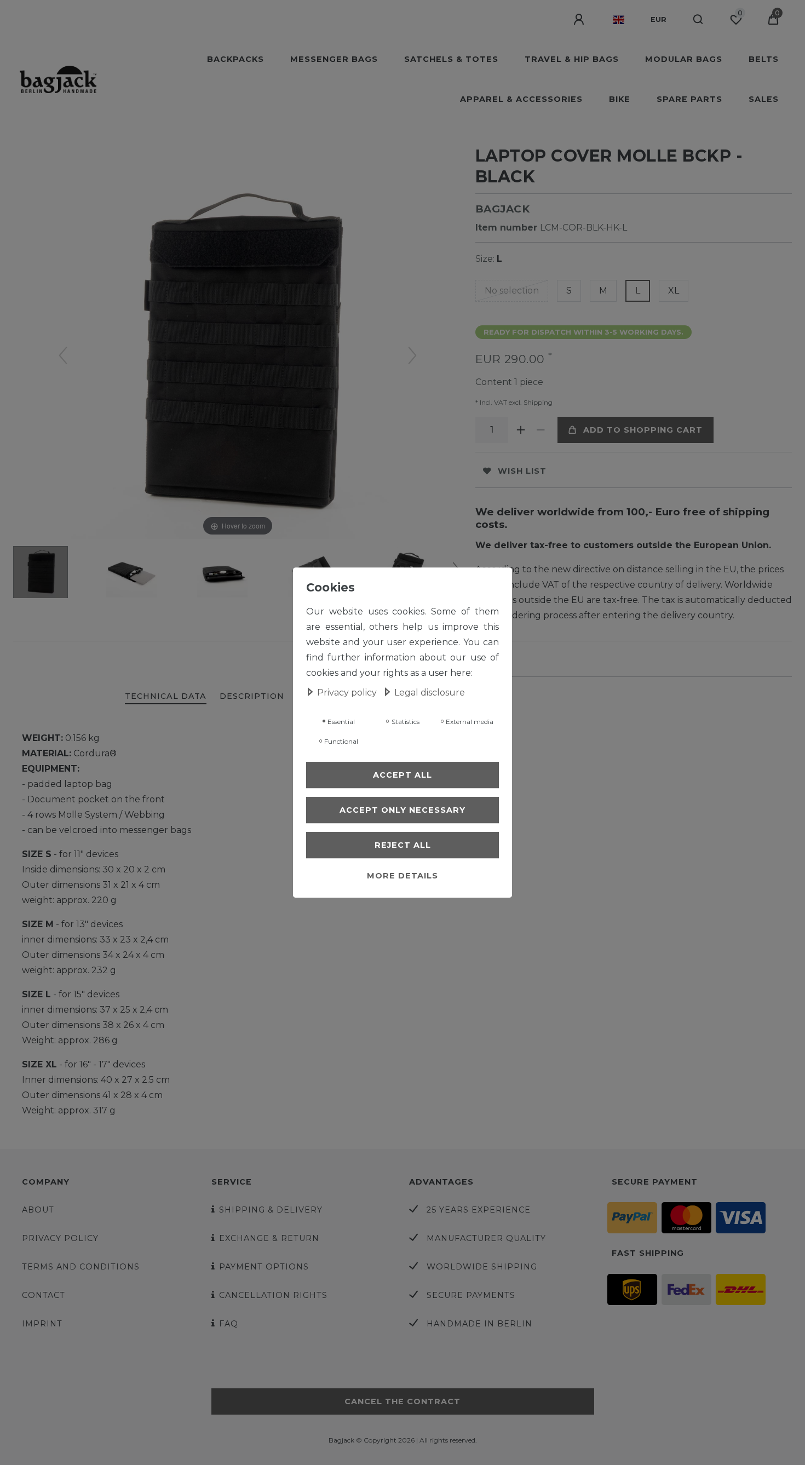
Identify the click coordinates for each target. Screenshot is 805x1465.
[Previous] (63, 355)
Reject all (403, 845)
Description (252, 696)
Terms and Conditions (81, 1267)
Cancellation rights (273, 1295)
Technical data (165, 696)
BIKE (619, 99)
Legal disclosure (429, 692)
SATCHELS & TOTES (451, 59)
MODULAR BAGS (683, 59)
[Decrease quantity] (541, 430)
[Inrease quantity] (521, 430)
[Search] (698, 19)
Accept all (402, 775)
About (38, 1210)
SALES (764, 99)
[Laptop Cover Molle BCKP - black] (40, 573)
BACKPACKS (235, 59)
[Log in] (580, 20)
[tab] (165, 696)
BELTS (764, 59)
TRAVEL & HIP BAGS (572, 59)
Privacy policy (60, 1238)
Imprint (42, 1324)
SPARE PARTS (689, 99)
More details (402, 876)
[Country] (618, 19)
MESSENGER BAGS (334, 59)
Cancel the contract (402, 1401)
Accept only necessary (402, 810)
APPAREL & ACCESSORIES (521, 99)
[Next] (412, 355)
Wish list (522, 471)
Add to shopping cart (643, 430)
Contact (43, 1295)
